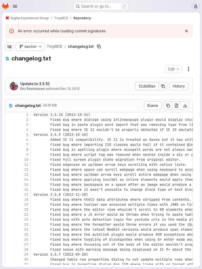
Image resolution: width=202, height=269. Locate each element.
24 (26, 229)
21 (26, 214)
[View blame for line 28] (10, 249)
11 (26, 164)
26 (26, 239)
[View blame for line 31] (10, 264)
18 (26, 199)
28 (26, 249)
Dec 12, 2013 (69, 89)
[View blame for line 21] (10, 214)
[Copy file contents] (168, 105)
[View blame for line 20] (10, 209)
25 (26, 234)
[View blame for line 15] (10, 184)
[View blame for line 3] (10, 124)
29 (26, 254)
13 (26, 174)
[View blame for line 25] (10, 234)
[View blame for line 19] (10, 204)
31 (26, 264)
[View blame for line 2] (10, 119)
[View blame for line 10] (10, 159)
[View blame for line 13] (10, 174)
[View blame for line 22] (10, 219)
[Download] (185, 105)
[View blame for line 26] (10, 239)
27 (26, 244)
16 (26, 189)
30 (26, 259)
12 (26, 169)
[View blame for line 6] (10, 139)
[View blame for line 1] (10, 114)
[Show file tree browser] (9, 46)
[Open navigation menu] (15, 6)
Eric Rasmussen (32, 89)
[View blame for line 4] (10, 129)
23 (26, 224)
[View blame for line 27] (10, 244)
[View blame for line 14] (10, 179)
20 (26, 209)
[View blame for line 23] (10, 224)
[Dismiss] (186, 31)
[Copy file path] (99, 46)
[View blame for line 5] (10, 134)
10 (26, 159)
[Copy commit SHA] (163, 86)
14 (26, 179)
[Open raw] (176, 105)
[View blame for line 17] (10, 194)
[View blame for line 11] (10, 164)
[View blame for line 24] (10, 229)
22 (26, 219)
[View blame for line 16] (10, 189)
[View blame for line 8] (10, 149)
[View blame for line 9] (10, 154)
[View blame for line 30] (10, 259)
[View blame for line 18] (10, 199)
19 (26, 204)
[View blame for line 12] (10, 169)
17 (26, 194)
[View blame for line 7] (10, 144)
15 (26, 184)
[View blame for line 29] (10, 254)
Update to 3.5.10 (35, 83)
